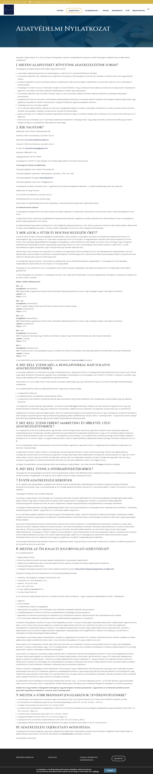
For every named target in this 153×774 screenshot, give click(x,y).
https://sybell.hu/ (46, 178)
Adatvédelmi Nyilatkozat (25, 757)
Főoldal (60, 11)
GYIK (127, 11)
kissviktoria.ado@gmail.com (36, 148)
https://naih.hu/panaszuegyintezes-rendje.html (94, 569)
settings (96, 772)
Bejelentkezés (139, 11)
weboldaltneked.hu (86, 760)
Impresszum (52, 757)
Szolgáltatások (91, 11)
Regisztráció (74, 10)
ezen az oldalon (78, 360)
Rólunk (106, 11)
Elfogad (110, 770)
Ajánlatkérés (117, 11)
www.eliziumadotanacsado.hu (36, 140)
